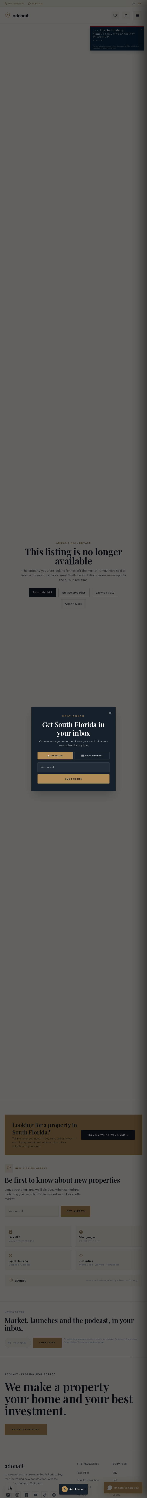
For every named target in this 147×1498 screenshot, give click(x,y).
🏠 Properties (55, 755)
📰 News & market (92, 755)
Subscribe (73, 779)
